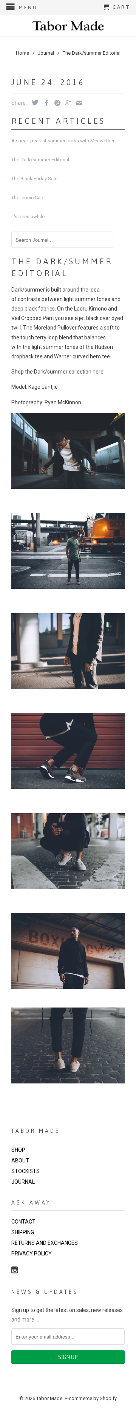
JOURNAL (23, 1182)
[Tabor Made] (68, 26)
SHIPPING (22, 1232)
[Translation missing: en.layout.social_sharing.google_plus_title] (66, 103)
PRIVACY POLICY (31, 1253)
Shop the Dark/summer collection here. (58, 372)
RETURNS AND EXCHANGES (44, 1243)
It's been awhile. (28, 216)
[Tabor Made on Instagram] (14, 1269)
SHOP (18, 1150)
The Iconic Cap (27, 197)
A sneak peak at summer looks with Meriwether (62, 140)
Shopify (108, 1398)
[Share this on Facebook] (44, 103)
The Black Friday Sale (34, 178)
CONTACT (23, 1222)
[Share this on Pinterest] (55, 103)
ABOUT (20, 1160)
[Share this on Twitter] (33, 102)
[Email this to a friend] (77, 103)
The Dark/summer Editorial (40, 159)
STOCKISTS (25, 1171)
